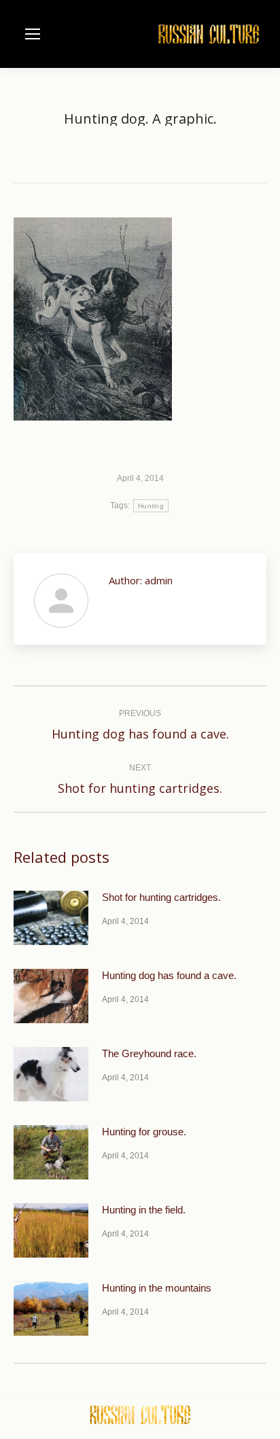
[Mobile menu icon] (32, 34)
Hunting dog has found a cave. (169, 975)
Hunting (151, 506)
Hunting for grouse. (144, 1131)
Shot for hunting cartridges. (161, 897)
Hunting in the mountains (156, 1288)
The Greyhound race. (149, 1053)
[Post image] (51, 918)
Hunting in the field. (144, 1209)
